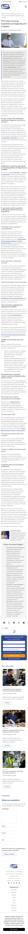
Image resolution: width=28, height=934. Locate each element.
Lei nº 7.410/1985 (15, 172)
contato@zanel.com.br (14, 876)
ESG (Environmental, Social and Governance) (13, 334)
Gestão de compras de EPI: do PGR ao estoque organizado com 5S (13, 731)
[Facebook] (9, 883)
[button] (25, 6)
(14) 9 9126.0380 (10, 871)
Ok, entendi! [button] (14, 929)
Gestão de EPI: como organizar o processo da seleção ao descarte (12, 690)
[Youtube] (19, 883)
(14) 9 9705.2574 (10, 873)
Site (3, 839)
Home (3, 13)
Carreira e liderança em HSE (13, 13)
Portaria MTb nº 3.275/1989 (9, 138)
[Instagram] (11, 883)
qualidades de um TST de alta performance (12, 298)
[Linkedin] (14, 883)
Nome (4, 826)
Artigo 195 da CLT (15, 402)
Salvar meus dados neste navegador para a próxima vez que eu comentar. (13, 849)
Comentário (5, 809)
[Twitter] (17, 883)
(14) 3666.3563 (18, 873)
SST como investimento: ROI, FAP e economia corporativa (13, 772)
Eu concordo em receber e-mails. (13, 652)
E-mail (4, 833)
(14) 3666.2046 (18, 871)
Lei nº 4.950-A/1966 (15, 315)
